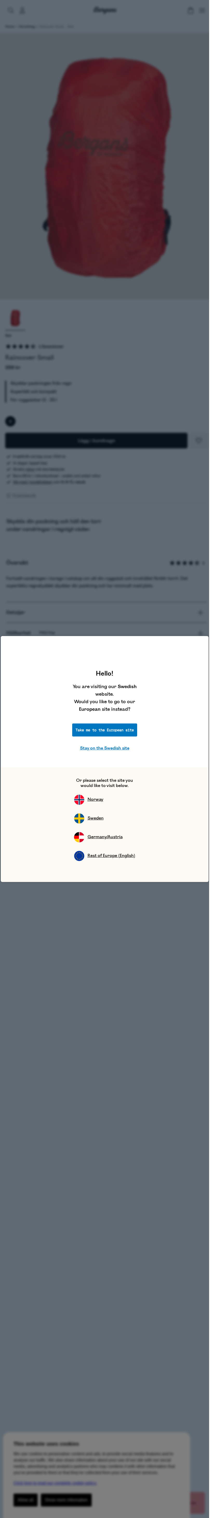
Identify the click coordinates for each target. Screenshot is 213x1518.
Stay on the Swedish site (104, 748)
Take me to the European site (105, 730)
